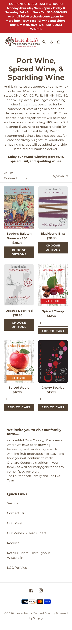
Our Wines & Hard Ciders (26, 533)
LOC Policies (17, 568)
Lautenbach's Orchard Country (35, 613)
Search (12, 503)
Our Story (14, 523)
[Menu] (66, 42)
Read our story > (30, 471)
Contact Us (15, 513)
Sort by (8, 172)
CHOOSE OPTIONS (19, 252)
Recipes (13, 543)
